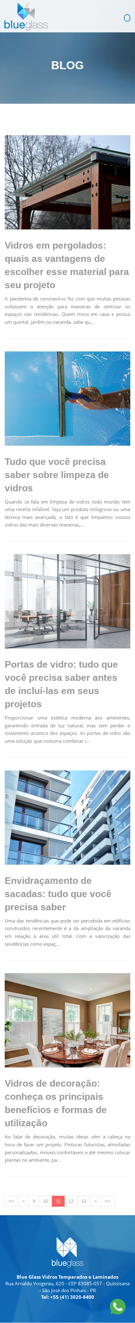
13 (83, 1201)
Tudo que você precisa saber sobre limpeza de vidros (57, 474)
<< (11, 1201)
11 (58, 1201)
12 (70, 1201)
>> (108, 1201)
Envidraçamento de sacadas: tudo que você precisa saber (58, 893)
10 (45, 1201)
